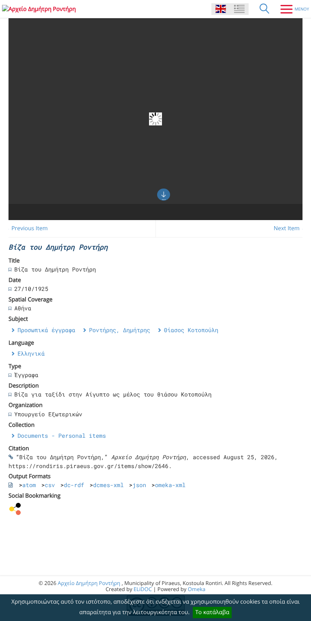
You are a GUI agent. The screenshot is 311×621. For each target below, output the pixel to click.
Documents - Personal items (61, 435)
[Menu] (291, 9)
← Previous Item (26, 228)
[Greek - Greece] (239, 9)
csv (50, 485)
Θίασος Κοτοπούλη (191, 330)
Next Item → (290, 228)
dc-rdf (74, 485)
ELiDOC (143, 589)
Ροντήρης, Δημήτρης (119, 330)
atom (29, 485)
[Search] (264, 9)
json (139, 485)
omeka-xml (170, 485)
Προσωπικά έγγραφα (46, 330)
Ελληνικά (31, 353)
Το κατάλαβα (212, 612)
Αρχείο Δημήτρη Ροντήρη (89, 583)
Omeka (197, 589)
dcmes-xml (108, 485)
